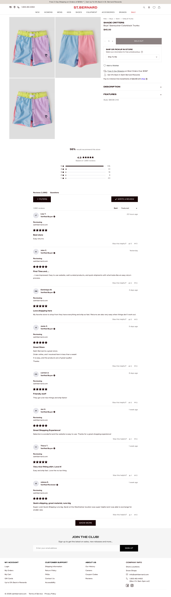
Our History (90, 567)
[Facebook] (127, 585)
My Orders (9, 570)
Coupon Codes (92, 574)
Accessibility (50, 582)
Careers (89, 570)
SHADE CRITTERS (114, 23)
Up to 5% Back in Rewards (16, 582)
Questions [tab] (54, 193)
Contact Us (50, 579)
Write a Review (127, 200)
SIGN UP (129, 548)
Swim (118, 19)
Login (7, 567)
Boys (111, 19)
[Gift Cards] (10, 7)
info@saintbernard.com (139, 575)
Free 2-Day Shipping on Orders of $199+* (66, 2)
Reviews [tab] (40, 193)
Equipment (91, 12)
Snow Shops (131, 571)
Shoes (79, 12)
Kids (69, 12)
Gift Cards (9, 579)
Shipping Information (53, 567)
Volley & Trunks (127, 19)
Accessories (108, 12)
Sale (133, 12)
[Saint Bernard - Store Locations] (14, 7)
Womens (48, 12)
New (37, 12)
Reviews (89, 579)
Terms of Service (36, 594)
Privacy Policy (50, 594)
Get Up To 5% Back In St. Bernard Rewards (104, 2)
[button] (85, 166)
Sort (116, 208)
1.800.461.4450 (136, 579)
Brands (122, 12)
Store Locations (132, 567)
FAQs (47, 574)
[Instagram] (132, 585)
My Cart (8, 574)
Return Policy (50, 570)
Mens (59, 12)
